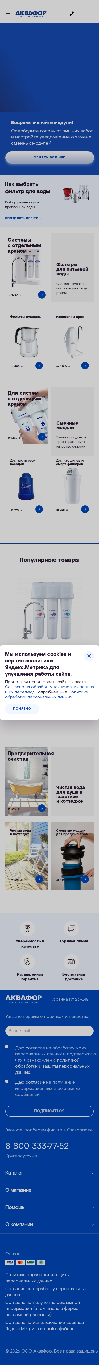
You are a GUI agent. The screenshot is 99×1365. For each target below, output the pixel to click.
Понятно (22, 708)
